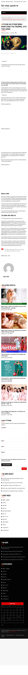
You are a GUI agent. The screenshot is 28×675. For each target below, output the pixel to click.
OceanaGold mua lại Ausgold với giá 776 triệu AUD (13, 491)
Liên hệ (24, 1)
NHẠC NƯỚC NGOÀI (6, 511)
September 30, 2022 (5, 381)
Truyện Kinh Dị (5, 527)
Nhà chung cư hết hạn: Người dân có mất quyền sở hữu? (14, 488)
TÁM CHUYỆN (5, 522)
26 (9, 619)
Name (2, 440)
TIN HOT (4, 524)
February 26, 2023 (5, 32)
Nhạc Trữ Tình (5, 516)
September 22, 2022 (5, 357)
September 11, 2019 (5, 333)
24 (2, 619)
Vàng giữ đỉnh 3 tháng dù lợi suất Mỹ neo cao (12, 485)
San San (12, 32)
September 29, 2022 (5, 309)
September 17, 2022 (5, 414)
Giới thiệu (3, 1)
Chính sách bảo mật (18, 1)
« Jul (2, 625)
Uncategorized (6, 530)
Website (3, 452)
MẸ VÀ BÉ (5, 505)
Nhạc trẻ (4, 513)
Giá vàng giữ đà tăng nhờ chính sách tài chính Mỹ (12, 482)
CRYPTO (4, 502)
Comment (3, 427)
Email (2, 446)
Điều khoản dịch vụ (9, 1)
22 (18, 616)
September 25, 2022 (5, 405)
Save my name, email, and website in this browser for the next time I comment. (13, 460)
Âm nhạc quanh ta (9, 5)
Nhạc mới (4, 508)
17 (2, 616)
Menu (4, 12)
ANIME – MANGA (6, 500)
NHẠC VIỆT (5, 519)
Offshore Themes (5, 631)
